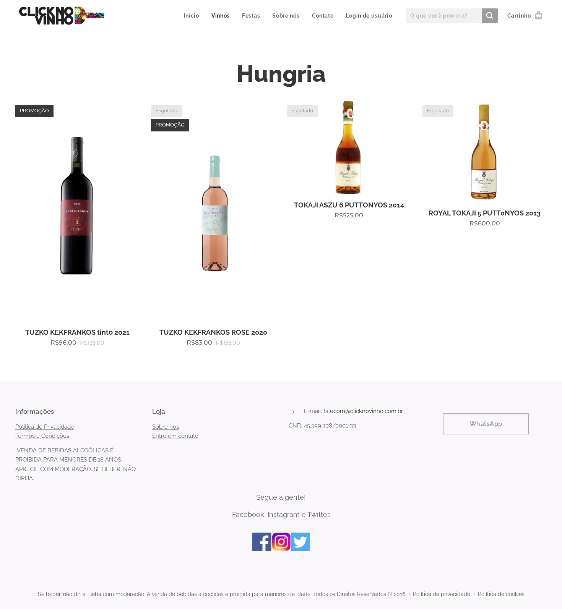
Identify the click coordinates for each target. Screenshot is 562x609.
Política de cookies (501, 594)
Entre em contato (175, 435)
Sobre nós (165, 426)
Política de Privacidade (44, 426)
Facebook (248, 514)
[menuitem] (193, 15)
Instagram (285, 514)
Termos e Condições (42, 435)
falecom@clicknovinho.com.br (363, 411)
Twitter (318, 514)
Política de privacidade (441, 594)
